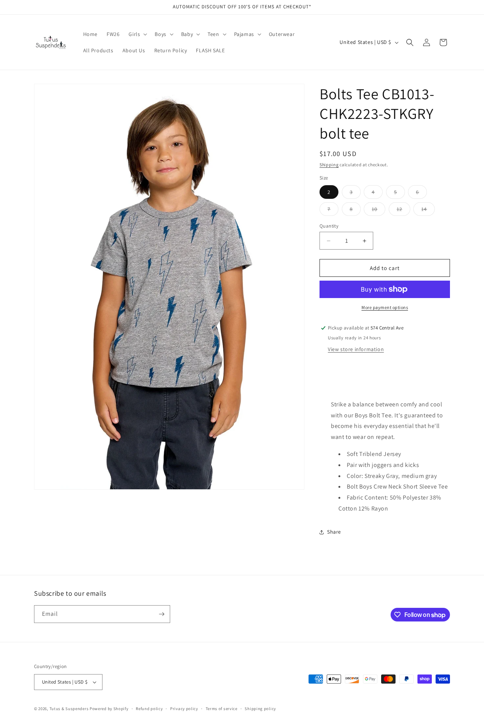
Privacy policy (184, 708)
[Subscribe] (161, 614)
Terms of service (221, 708)
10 (378, 210)
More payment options (384, 307)
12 (403, 210)
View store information (356, 349)
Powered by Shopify (109, 708)
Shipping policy (260, 708)
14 (428, 210)
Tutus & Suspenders (70, 708)
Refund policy (149, 708)
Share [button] (334, 531)
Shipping (329, 164)
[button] (137, 34)
